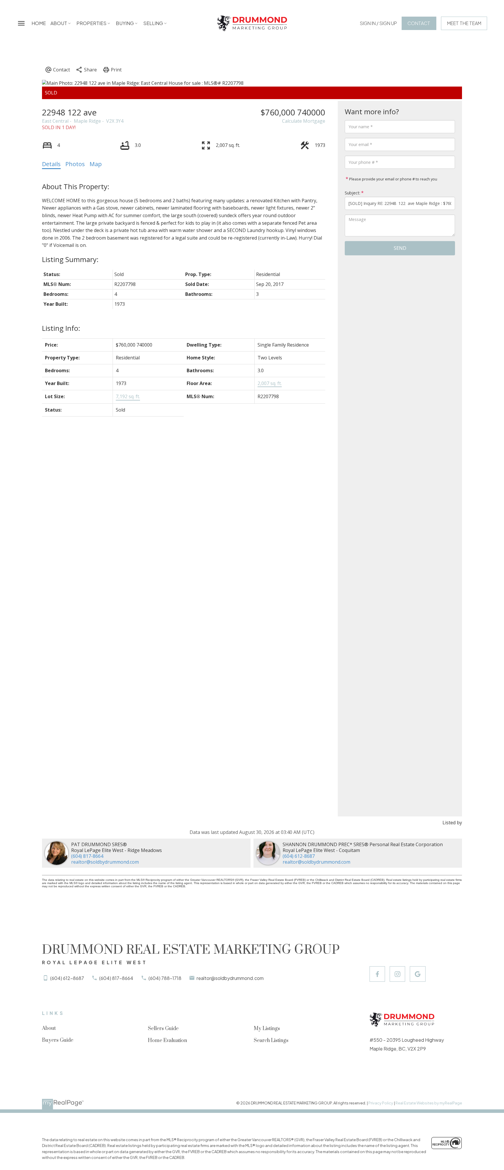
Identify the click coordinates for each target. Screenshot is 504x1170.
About (58, 23)
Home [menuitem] (39, 23)
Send (400, 248)
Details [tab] (51, 164)
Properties (91, 23)
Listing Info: (61, 328)
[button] (378, 23)
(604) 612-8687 (299, 856)
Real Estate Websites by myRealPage (429, 1103)
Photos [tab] (75, 164)
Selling (153, 23)
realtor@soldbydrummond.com (105, 862)
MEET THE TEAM (464, 23)
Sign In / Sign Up (378, 23)
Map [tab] (96, 164)
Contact (418, 23)
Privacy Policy (380, 1103)
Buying (125, 23)
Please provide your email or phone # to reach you (392, 179)
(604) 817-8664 (87, 856)
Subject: (352, 193)
